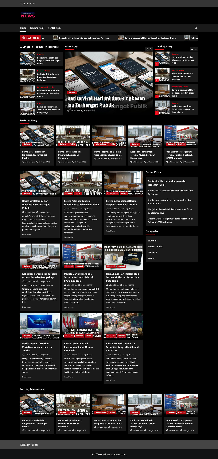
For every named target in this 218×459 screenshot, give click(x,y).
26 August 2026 (89, 111)
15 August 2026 (128, 285)
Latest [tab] (26, 47)
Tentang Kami (37, 28)
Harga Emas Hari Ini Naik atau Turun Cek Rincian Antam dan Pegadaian (122, 277)
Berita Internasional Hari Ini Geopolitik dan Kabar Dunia (130, 38)
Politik (181, 54)
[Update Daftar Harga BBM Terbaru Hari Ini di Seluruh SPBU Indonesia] (162, 108)
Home (23, 28)
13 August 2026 (86, 355)
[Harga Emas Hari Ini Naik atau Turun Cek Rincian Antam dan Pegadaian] (123, 257)
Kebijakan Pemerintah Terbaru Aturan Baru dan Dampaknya (183, 93)
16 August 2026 (188, 162)
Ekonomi (175, 103)
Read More (26, 234)
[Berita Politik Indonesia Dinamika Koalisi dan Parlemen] (162, 59)
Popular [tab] (38, 47)
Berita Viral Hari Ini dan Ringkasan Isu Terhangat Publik (106, 102)
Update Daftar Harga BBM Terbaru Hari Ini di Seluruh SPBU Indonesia (183, 109)
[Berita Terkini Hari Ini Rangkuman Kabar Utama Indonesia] (81, 326)
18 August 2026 (152, 162)
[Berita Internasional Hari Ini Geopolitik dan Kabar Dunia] (162, 75)
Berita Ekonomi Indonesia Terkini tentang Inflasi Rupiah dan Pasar (122, 347)
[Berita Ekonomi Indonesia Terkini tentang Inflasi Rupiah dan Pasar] (123, 326)
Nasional (72, 92)
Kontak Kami (54, 28)
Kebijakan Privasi (29, 444)
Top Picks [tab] (53, 47)
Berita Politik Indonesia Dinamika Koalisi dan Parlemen (64, 38)
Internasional (177, 70)
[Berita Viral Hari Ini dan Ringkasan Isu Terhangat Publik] (27, 59)
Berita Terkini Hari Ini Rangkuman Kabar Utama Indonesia (78, 347)
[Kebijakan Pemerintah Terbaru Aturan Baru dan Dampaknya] (162, 91)
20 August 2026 (116, 159)
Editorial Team (75, 111)
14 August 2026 (44, 355)
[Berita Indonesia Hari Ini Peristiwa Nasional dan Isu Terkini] (40, 326)
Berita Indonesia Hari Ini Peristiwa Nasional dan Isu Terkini (37, 347)
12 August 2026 (128, 355)
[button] (196, 27)
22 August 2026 (80, 162)
